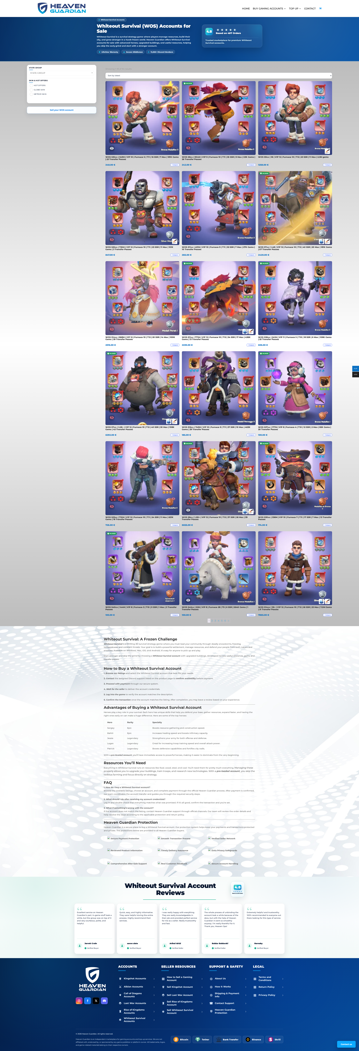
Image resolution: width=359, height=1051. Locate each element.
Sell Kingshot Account (184, 987)
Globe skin (39, 90)
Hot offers (40, 85)
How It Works (230, 986)
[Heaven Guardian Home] (92, 979)
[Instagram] (79, 1000)
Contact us (346, 1044)
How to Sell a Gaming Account (184, 979)
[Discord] (104, 1000)
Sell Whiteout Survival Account (184, 1012)
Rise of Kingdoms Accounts (139, 1011)
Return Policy (271, 987)
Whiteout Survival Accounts (139, 1020)
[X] (96, 1000)
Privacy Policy (271, 995)
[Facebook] (87, 1000)
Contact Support (230, 1003)
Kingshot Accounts (139, 978)
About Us (230, 978)
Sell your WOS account (61, 110)
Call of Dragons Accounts (139, 995)
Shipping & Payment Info (230, 995)
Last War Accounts (139, 1003)
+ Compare (175, 165)
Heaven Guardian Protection (230, 1011)
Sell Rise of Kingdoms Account (184, 1003)
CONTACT (310, 8)
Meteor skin (40, 94)
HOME (246, 8)
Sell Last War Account (184, 995)
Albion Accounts (139, 986)
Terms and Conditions (271, 979)
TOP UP (293, 8)
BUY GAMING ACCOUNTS (268, 8)
